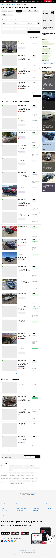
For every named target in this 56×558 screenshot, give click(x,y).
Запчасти (29, 1)
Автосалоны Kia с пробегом (14, 483)
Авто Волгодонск (51, 554)
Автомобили (15, 1)
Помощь (26, 550)
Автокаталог (18, 515)
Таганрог (22, 475)
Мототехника (18, 503)
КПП (29, 26)
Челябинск (22, 478)
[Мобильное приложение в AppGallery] (25, 533)
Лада (10, 472)
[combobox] (8, 23)
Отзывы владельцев (19, 510)
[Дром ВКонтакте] (5, 541)
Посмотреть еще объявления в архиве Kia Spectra (13, 450)
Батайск (18, 475)
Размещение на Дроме (50, 503)
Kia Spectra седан (36, 467)
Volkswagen (23, 472)
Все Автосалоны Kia (26, 481)
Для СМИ (34, 550)
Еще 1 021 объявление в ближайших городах (12, 373)
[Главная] (4, 1)
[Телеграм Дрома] (12, 541)
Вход (54, 1)
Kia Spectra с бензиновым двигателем (16, 465)
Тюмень (10, 478)
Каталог (37, 1)
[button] (10, 470)
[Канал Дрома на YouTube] (9, 541)
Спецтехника (4, 515)
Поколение (30, 23)
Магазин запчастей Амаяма (21, 508)
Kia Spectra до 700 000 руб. (29, 465)
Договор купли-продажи (20, 512)
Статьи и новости (36, 508)
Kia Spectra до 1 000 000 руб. (26, 467)
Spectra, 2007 (46, 81)
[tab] (3, 20)
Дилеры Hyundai (12, 481)
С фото (37, 28)
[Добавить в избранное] (39, 41)
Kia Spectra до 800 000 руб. (14, 467)
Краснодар (32, 478)
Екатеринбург (16, 478)
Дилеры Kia (34, 481)
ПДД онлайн (35, 512)
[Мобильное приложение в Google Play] (15, 533)
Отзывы (33, 1)
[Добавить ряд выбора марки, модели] (38, 23)
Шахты (32, 475)
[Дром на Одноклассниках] (15, 541)
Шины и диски (4, 510)
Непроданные (31, 28)
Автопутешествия (36, 510)
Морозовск (28, 475)
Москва (10, 1)
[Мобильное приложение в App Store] (5, 533)
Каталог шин (35, 503)
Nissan (28, 472)
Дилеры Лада (19, 481)
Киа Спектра (45, 12)
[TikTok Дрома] (2, 541)
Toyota (18, 472)
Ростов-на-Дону (12, 475)
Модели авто (27, 546)
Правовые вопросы (36, 515)
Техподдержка (48, 508)
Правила (30, 550)
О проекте (22, 550)
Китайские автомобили (6, 512)
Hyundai (14, 472)
